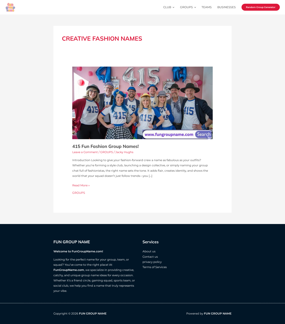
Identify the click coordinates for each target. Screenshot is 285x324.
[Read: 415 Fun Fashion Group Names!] (142, 102)
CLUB (167, 7)
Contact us (150, 256)
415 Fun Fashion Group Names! (105, 146)
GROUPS (186, 7)
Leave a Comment (85, 152)
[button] (172, 7)
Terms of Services (154, 267)
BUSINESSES (226, 7)
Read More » (81, 186)
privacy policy (152, 262)
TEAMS (207, 7)
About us (148, 251)
